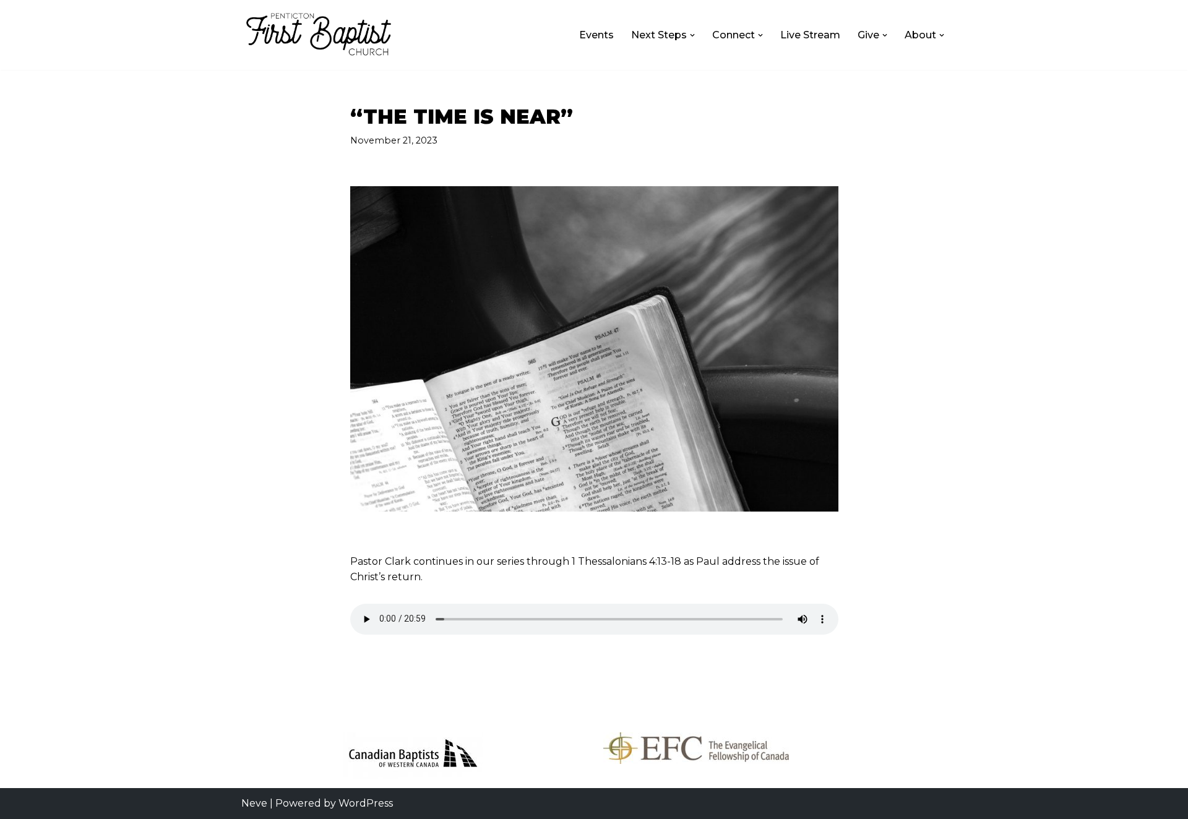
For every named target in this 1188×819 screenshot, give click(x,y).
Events (596, 35)
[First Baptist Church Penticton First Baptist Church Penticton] (318, 35)
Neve (254, 803)
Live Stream (810, 35)
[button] (692, 35)
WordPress (365, 803)
